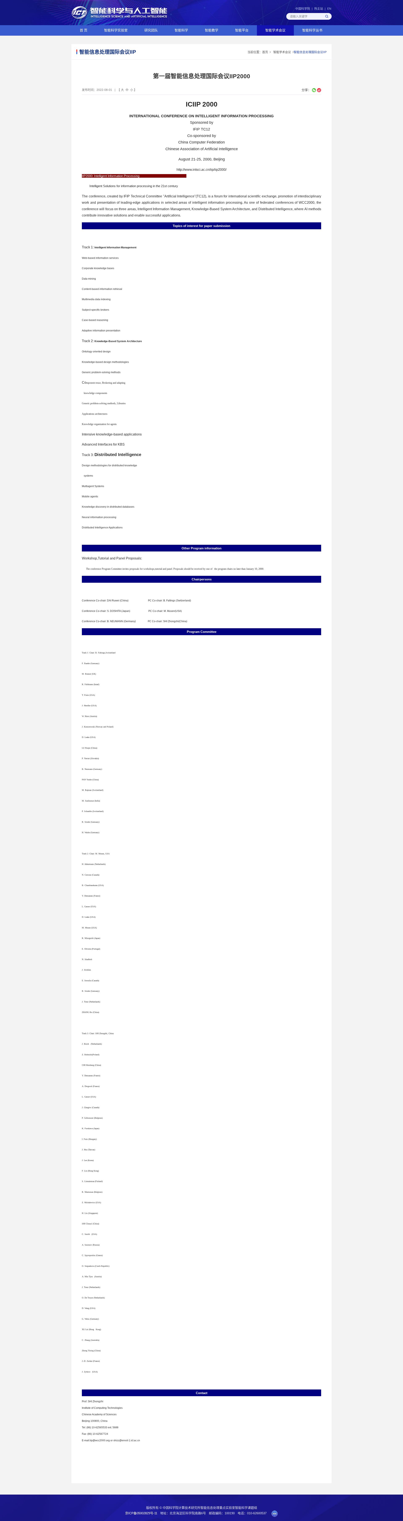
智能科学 (181, 30)
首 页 (83, 30)
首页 (265, 52)
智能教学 (211, 30)
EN (329, 8)
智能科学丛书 (312, 30)
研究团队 (151, 30)
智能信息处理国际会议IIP (310, 52)
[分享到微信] (314, 90)
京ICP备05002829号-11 (141, 1513)
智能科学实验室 (116, 30)
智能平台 (242, 30)
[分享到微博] (319, 90)
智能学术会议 (275, 30)
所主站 (318, 8)
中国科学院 (302, 8)
